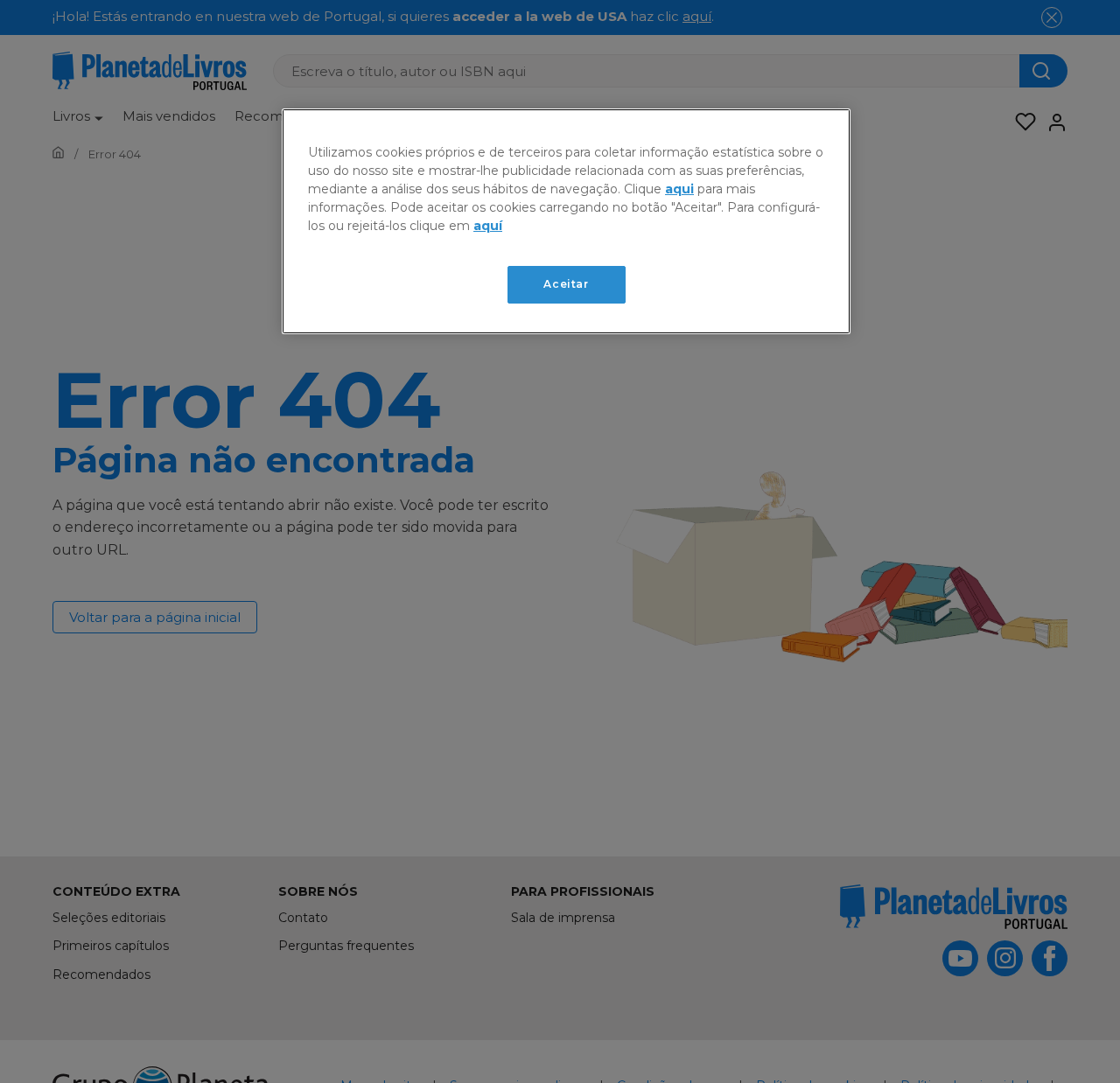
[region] (566, 221)
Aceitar (565, 283)
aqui (679, 189)
